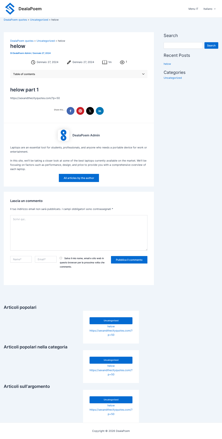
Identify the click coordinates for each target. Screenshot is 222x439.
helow (167, 64)
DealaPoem (30, 8)
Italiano (207, 8)
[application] (214, 8)
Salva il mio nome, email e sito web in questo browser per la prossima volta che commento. (82, 262)
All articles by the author (79, 178)
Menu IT (193, 8)
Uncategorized (173, 77)
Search (211, 45)
